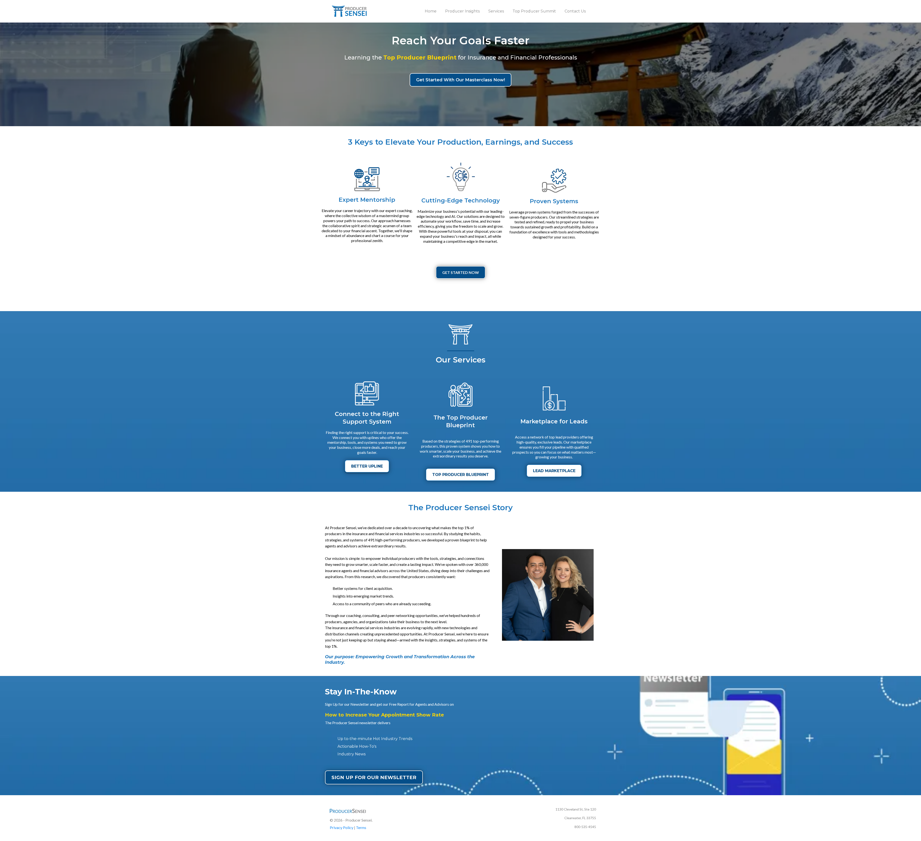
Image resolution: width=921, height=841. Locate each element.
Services (496, 11)
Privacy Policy (341, 827)
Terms (361, 827)
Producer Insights (462, 11)
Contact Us (575, 11)
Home (431, 11)
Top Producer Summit (534, 11)
